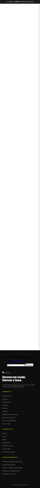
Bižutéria (4, 408)
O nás (5, 102)
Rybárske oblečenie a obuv (10, 414)
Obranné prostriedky (8, 452)
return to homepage (16, 361)
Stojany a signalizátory (9, 420)
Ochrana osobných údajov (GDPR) (12, 468)
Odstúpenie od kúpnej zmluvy (11, 471)
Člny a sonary (6, 424)
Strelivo (4, 436)
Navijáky (4, 399)
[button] (20, 145)
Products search (2, 195)
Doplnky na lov (6, 443)
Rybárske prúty (6, 396)
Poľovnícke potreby (10, 99)
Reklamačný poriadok (8, 465)
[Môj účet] (1, 198)
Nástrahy (5, 405)
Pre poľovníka (6, 449)
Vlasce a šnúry (6, 402)
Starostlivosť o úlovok (8, 417)
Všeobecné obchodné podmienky (12, 461)
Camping (4, 411)
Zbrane (4, 433)
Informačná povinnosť (8, 474)
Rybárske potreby (9, 100)
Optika (4, 439)
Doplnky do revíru (7, 446)
